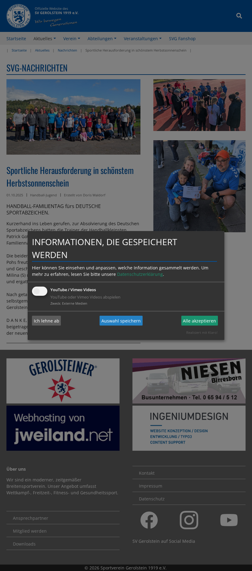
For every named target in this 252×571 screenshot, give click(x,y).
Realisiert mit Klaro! (202, 332)
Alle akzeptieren (199, 321)
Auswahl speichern (121, 321)
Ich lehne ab (46, 321)
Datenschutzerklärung (140, 274)
